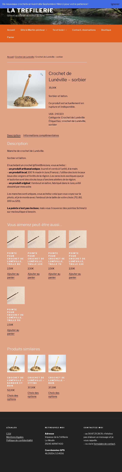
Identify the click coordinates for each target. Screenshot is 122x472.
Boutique (106, 30)
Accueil (11, 30)
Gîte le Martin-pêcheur (33, 30)
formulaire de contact (104, 443)
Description (14, 135)
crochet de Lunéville (73, 121)
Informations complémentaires (41, 135)
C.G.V (8, 433)
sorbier (53, 124)
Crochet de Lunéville (24, 57)
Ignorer (115, 4)
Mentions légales (15, 437)
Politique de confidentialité (19, 440)
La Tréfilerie (30, 10)
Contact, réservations (84, 30)
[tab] (14, 135)
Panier (10, 37)
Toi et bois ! (58, 30)
